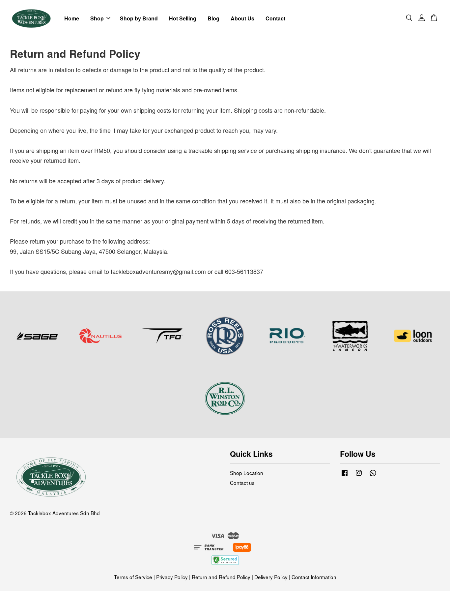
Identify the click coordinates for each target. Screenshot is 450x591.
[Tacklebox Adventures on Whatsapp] (373, 475)
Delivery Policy (271, 576)
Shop (97, 18)
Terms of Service (133, 576)
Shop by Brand (139, 18)
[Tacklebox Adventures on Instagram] (358, 475)
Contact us (242, 482)
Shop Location (246, 472)
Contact (275, 18)
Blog (213, 18)
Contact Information (314, 576)
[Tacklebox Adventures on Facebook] (344, 475)
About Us (242, 18)
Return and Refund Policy (221, 576)
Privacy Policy (172, 576)
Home (71, 18)
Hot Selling (182, 18)
